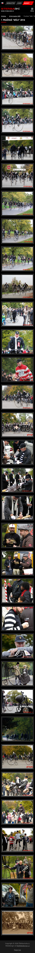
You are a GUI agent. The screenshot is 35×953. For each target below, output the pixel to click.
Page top (17, 950)
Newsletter (10, 3)
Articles (3, 16)
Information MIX (14, 16)
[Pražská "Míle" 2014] (17, 37)
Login (19, 3)
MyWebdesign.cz (23, 946)
